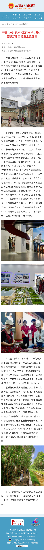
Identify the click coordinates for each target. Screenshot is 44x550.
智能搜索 (38, 18)
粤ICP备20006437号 (21, 543)
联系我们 (32, 536)
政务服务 (38, 14)
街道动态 (24, 24)
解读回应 (17, 18)
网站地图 (34, 543)
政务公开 (27, 14)
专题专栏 (27, 18)
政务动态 (14, 24)
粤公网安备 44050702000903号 (23, 540)
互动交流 (6, 18)
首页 (6, 14)
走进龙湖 (17, 14)
